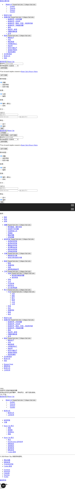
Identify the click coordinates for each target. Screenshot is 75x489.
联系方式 (7, 56)
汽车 (13, 294)
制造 (5, 35)
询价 (5, 58)
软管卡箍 (5, 87)
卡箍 (5, 253)
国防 (13, 296)
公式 (9, 281)
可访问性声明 (8, 464)
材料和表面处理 (13, 269)
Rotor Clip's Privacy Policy (29, 71)
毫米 (4, 126)
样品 (5, 219)
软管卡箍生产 (12, 48)
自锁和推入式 (12, 231)
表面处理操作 (12, 50)
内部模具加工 (12, 44)
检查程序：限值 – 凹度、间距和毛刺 (20, 23)
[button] (4, 75)
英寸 (4, 124)
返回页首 (3, 480)
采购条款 (11, 446)
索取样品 (7, 366)
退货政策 (11, 448)
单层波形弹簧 (12, 241)
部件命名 (11, 285)
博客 (9, 428)
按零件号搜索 (4, 135)
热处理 (10, 46)
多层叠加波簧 (12, 247)
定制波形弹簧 (12, 251)
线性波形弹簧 (12, 249)
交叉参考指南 (12, 287)
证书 (9, 33)
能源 (13, 300)
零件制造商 (4, 66)
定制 (5, 221)
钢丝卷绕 (11, 42)
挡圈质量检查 (12, 31)
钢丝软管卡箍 (12, 255)
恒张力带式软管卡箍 (15, 257)
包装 (9, 267)
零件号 (2, 63)
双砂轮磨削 (12, 52)
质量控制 (7, 17)
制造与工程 (8, 15)
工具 (13, 304)
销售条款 (11, 444)
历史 (9, 308)
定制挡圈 (11, 237)
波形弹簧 (5, 84)
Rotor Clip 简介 (9, 426)
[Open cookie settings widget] (3, 485)
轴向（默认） (7, 103)
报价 (5, 217)
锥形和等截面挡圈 (18, 275)
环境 (9, 306)
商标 (9, 434)
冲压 (9, 39)
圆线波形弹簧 (12, 245)
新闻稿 (10, 430)
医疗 (13, 298)
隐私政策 (11, 450)
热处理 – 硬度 (12, 29)
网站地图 (7, 460)
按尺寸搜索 (13, 135)
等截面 (10, 233)
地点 (9, 314)
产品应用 (11, 283)
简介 (5, 290)
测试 (9, 27)
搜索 (2, 128)
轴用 (4, 96)
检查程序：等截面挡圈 (15, 25)
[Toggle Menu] (72, 205)
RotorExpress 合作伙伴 (15, 442)
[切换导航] (8, 133)
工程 (5, 271)
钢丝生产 (11, 37)
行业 (9, 292)
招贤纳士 (11, 432)
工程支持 (7, 370)
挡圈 (4, 82)
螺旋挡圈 (11, 235)
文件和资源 (8, 54)
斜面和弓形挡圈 (13, 229)
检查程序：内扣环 (14, 21)
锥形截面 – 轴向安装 (15, 227)
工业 (13, 302)
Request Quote (8, 364)
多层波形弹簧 (12, 243)
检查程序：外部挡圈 (15, 19)
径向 (4, 105)
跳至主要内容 (4, 1)
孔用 (4, 94)
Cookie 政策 (12, 452)
